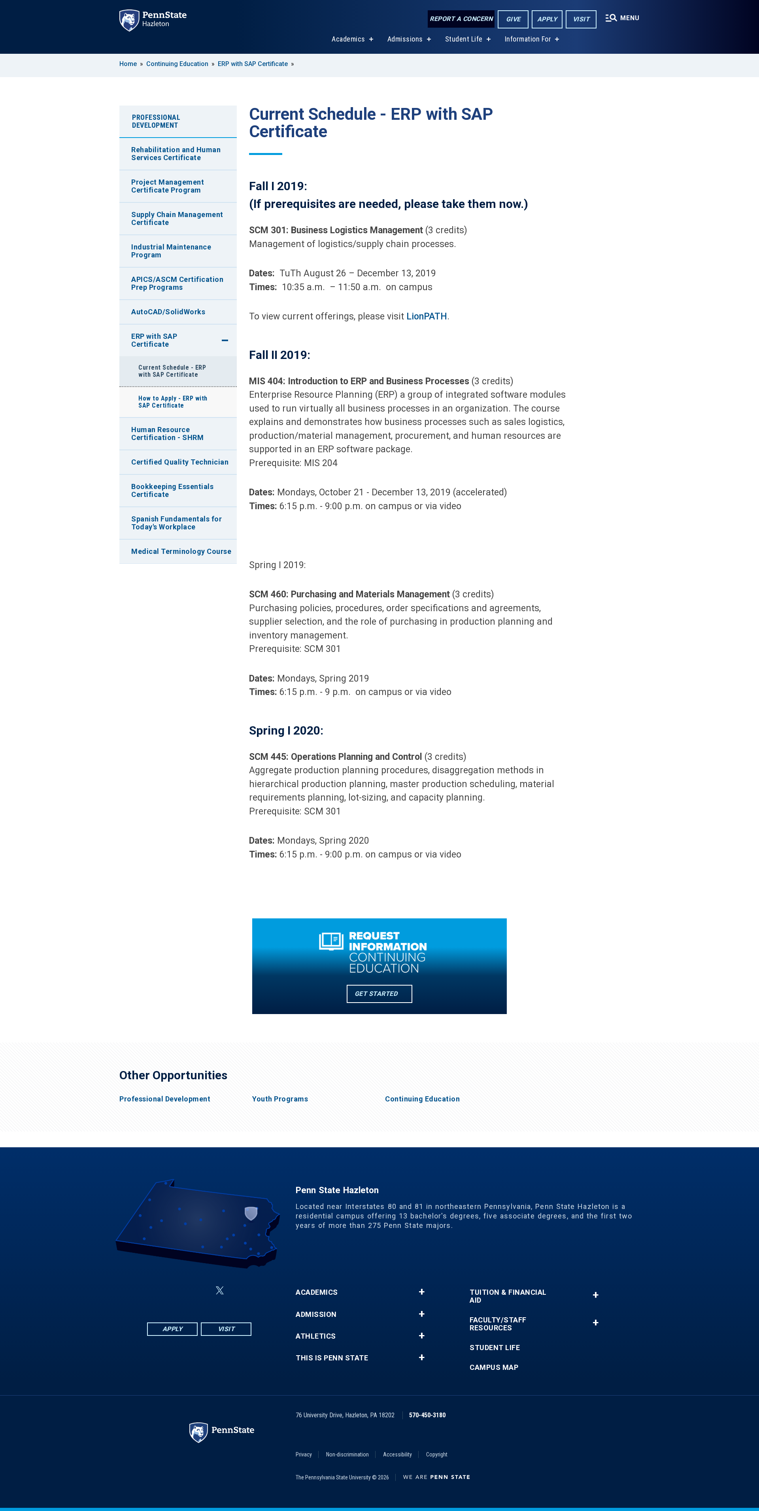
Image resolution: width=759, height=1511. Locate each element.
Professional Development (156, 121)
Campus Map (494, 1367)
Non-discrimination (347, 1454)
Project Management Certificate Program (167, 186)
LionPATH (426, 316)
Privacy (304, 1454)
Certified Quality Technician (179, 462)
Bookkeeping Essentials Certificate (172, 490)
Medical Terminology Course (181, 551)
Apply (547, 19)
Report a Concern (461, 19)
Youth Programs (280, 1099)
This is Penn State (332, 1358)
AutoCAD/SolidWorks (168, 312)
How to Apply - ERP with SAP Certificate (173, 402)
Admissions (405, 39)
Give (513, 19)
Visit (581, 19)
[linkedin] (200, 1290)
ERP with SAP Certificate (253, 64)
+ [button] (422, 1292)
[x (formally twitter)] (220, 1290)
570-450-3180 (427, 1415)
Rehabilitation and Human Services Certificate (176, 153)
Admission (316, 1314)
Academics (348, 39)
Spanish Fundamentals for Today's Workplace (176, 523)
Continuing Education (177, 64)
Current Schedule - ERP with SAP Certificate (172, 371)
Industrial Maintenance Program (171, 251)
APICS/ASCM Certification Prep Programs (177, 283)
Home (128, 64)
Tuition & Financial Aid (508, 1296)
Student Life (464, 39)
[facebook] (159, 1290)
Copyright (436, 1454)
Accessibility (397, 1454)
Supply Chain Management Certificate (177, 218)
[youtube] (238, 1290)
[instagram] (180, 1290)
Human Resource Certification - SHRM (167, 433)
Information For (528, 39)
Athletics (316, 1336)
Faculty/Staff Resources (498, 1324)
